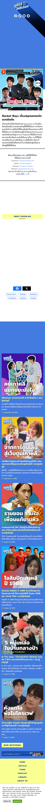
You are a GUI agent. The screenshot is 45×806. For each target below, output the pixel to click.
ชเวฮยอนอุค (12, 298)
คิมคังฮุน (23, 294)
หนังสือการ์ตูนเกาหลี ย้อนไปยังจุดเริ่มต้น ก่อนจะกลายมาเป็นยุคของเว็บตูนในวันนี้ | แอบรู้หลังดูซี (22, 463)
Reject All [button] (7, 801)
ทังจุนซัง (33, 298)
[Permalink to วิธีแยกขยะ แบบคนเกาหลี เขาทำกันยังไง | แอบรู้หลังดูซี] (22, 374)
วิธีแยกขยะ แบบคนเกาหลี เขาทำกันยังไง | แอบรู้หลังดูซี (22, 399)
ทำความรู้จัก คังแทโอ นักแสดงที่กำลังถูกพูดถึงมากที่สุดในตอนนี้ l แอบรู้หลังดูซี (22, 724)
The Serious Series (26, 166)
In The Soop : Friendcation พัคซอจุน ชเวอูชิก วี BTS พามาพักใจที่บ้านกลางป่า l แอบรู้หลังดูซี (22, 659)
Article (22, 766)
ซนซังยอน (23, 298)
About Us (22, 780)
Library (22, 777)
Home (22, 762)
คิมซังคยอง (33, 294)
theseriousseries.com (25, 169)
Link (26, 174)
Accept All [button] (17, 801)
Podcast (22, 773)
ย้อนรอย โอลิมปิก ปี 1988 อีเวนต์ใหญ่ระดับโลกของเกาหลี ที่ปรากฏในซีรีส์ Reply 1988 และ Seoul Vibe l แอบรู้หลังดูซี (21, 593)
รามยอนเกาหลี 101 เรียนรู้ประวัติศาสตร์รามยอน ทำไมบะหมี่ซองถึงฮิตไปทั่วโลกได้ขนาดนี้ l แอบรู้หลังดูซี (21, 530)
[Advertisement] (22, 42)
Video (22, 769)
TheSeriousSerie (25, 163)
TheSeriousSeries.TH (26, 160)
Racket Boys (11, 294)
